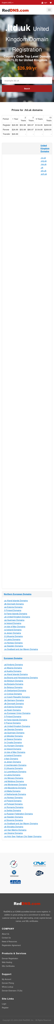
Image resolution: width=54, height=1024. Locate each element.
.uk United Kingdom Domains (17, 616)
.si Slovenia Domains (13, 820)
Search (27, 88)
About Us (5, 934)
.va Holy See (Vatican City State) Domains (22, 836)
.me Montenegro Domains (15, 784)
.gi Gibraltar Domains (13, 735)
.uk (42, 167)
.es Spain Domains (12, 710)
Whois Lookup (7, 986)
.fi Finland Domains (12, 610)
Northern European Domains (17, 594)
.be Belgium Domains (13, 680)
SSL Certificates (8, 966)
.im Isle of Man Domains (14, 626)
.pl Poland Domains (12, 800)
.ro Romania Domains (13, 807)
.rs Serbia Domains (12, 810)
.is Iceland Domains (12, 629)
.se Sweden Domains (13, 645)
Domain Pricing (8, 983)
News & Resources (9, 941)
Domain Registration (10, 958)
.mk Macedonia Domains (15, 787)
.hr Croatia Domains (13, 742)
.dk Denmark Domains (14, 603)
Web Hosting (7, 962)
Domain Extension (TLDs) (12, 990)
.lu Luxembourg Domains (15, 771)
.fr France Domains (12, 722)
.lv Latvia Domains (12, 639)
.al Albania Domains (13, 667)
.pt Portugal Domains (13, 803)
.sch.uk (44, 174)
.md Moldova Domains (14, 781)
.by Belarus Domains (13, 687)
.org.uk (44, 160)
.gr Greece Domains (13, 739)
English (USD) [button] (7, 2)
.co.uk (43, 157)
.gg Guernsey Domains (14, 620)
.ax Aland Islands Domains (16, 600)
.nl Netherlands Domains (15, 794)
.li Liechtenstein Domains (15, 765)
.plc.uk (43, 170)
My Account (6, 979)
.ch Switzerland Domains (15, 690)
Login (45, 2)
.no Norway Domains (13, 642)
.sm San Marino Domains (15, 829)
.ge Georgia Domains (13, 729)
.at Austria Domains (12, 671)
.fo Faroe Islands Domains (15, 613)
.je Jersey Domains (12, 632)
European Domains (13, 658)
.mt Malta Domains (12, 791)
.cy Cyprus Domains (13, 693)
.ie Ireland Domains (12, 623)
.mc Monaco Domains (13, 778)
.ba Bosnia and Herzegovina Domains (21, 677)
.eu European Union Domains (17, 713)
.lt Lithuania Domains (13, 636)
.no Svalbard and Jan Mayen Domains (21, 649)
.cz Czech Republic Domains (17, 696)
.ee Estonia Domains (13, 607)
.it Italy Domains (11, 758)
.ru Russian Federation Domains (18, 813)
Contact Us (6, 937)
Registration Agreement (11, 945)
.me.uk (43, 164)
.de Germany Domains (14, 700)
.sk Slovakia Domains (13, 826)
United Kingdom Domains (45, 148)
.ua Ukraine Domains (13, 833)
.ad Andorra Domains (13, 664)
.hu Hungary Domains (13, 745)
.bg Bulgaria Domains (13, 684)
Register (5, 1007)
